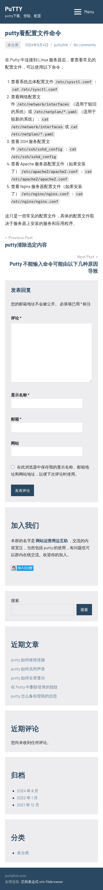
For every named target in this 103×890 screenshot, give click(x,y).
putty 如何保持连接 (28, 659)
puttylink (61, 44)
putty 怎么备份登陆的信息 (34, 695)
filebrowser (54, 881)
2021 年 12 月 (28, 804)
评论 (16, 317)
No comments (85, 44)
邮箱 (16, 418)
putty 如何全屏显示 (28, 677)
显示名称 (20, 394)
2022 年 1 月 (27, 797)
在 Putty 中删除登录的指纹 (34, 686)
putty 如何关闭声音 (28, 668)
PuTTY (13, 8)
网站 (15, 443)
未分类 (12, 44)
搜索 (15, 600)
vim (42, 881)
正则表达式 (29, 881)
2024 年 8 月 (27, 790)
